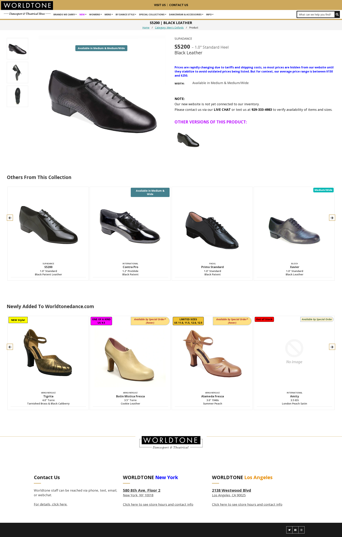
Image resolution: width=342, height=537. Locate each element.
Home (145, 27)
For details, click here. (50, 504)
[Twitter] (289, 529)
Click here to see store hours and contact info (158, 504)
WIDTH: (179, 83)
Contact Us (178, 5)
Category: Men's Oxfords (169, 27)
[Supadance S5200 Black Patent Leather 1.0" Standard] (188, 139)
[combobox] (318, 14)
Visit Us (160, 5)
